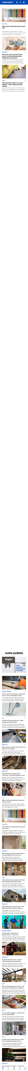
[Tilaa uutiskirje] (23, 2)
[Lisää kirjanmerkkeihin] (25, 24)
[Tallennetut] (20, 2)
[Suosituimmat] (17, 2)
